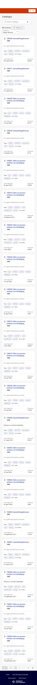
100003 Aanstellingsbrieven (18, 512)
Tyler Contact (12, 678)
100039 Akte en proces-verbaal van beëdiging (16, 99)
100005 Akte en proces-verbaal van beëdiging (16, 290)
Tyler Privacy (22, 678)
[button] (32, 10)
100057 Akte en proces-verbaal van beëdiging (16, 605)
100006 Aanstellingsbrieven (18, 418)
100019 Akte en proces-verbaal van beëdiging (16, 322)
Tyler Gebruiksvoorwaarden (20, 674)
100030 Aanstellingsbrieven (18, 38)
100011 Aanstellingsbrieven (18, 68)
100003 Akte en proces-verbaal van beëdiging (16, 637)
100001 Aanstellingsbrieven (18, 542)
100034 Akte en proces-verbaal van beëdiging (16, 258)
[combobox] (15, 22)
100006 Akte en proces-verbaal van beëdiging (16, 573)
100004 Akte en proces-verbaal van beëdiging (16, 481)
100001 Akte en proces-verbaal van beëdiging (16, 162)
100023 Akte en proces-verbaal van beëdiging (16, 226)
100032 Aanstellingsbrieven (18, 131)
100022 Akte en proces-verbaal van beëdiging (16, 387)
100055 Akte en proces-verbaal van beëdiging (16, 449)
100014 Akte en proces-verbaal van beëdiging (16, 194)
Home (7, 674)
